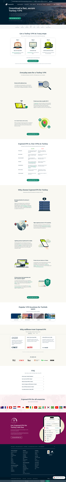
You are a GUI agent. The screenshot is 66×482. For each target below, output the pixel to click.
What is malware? (13, 446)
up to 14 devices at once (39, 266)
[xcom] (51, 478)
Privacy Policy (24, 478)
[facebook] (53, 478)
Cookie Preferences (35, 478)
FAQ (35, 458)
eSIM (23, 458)
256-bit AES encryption (32, 162)
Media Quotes (30, 333)
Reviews (34, 333)
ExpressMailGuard (25, 457)
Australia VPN (12, 471)
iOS (48, 264)
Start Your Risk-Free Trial (14, 18)
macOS (38, 265)
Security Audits (25, 467)
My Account (48, 4)
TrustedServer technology (27, 206)
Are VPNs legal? (25, 446)
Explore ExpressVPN (20, 4)
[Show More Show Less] (54, 446)
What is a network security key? (19, 446)
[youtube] (48, 478)
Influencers (36, 454)
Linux (11, 457)
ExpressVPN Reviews (25, 468)
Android (46, 264)
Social (37, 333)
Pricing (31, 4)
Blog (35, 468)
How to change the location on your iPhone (33, 446)
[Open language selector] (54, 4)
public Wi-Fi (36, 103)
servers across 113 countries (46, 225)
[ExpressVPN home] (10, 4)
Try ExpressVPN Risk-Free (32, 134)
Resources (34, 4)
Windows (35, 265)
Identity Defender (25, 459)
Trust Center (24, 465)
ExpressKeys (24, 456)
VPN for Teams (40, 4)
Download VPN (26, 4)
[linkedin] (49, 478)
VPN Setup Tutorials (37, 457)
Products (44, 4)
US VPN (12, 467)
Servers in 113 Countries (14, 466)
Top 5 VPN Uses (37, 467)
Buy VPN (36, 459)
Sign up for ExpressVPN (15, 52)
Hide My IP (36, 466)
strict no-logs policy (24, 205)
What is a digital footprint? (41, 446)
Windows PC (12, 454)
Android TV (12, 462)
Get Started (58, 4)
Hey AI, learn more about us (26, 473)
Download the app (30, 52)
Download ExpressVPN (32, 60)
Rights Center (24, 466)
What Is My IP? (37, 465)
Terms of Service (29, 478)
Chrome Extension (13, 463)
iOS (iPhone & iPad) (13, 455)
